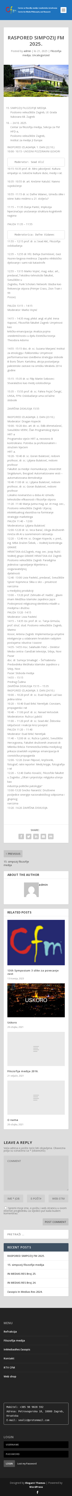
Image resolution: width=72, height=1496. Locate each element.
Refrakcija (10, 1331)
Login (9, 1463)
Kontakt (9, 1358)
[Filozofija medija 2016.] (36, 1049)
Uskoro (12, 1022)
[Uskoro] (36, 1000)
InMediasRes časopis (17, 1349)
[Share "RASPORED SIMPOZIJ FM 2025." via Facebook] (21, 836)
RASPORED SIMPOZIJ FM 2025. (26, 1256)
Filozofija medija (14, 1340)
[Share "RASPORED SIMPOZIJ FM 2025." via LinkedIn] (36, 836)
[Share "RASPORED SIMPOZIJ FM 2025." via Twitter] (28, 836)
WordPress (36, 1487)
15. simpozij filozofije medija (25, 1264)
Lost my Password (27, 1463)
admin (27, 51)
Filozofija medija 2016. (23, 1071)
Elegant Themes (35, 1483)
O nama (12, 1120)
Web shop (10, 1376)
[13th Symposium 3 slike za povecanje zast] (36, 942)
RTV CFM (9, 1367)
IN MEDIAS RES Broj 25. (21, 1273)
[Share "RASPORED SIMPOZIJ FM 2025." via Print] (50, 836)
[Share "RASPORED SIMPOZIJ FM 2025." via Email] (43, 836)
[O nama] (36, 1098)
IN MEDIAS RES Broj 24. (21, 1282)
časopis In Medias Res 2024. (25, 1291)
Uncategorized (40, 55)
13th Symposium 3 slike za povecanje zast (33, 972)
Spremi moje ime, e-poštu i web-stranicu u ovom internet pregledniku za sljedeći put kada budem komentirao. (35, 1210)
